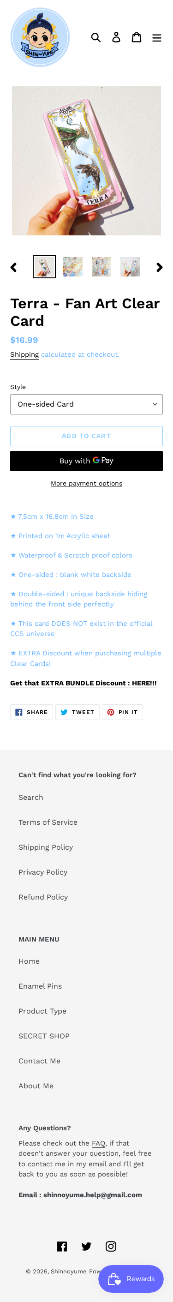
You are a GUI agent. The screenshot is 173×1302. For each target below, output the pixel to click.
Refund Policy (43, 897)
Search (30, 797)
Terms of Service (48, 822)
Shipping (24, 354)
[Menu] (157, 37)
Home (29, 961)
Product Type (42, 1011)
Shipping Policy (45, 847)
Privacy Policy (42, 872)
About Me (36, 1085)
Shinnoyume (69, 1271)
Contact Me (39, 1060)
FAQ (98, 1143)
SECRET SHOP (44, 1036)
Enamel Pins (40, 986)
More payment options (86, 483)
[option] (44, 267)
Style (18, 386)
